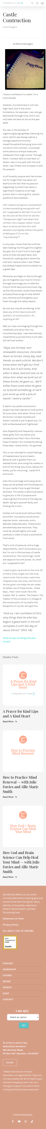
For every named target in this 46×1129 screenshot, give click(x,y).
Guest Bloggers (10, 27)
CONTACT (8, 999)
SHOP (6, 993)
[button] (42, 3)
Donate (10, 1062)
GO (24, 1025)
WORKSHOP (9, 969)
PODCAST (8, 963)
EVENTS (7, 987)
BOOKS (7, 981)
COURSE (7, 975)
